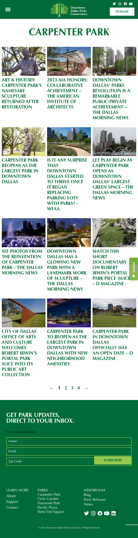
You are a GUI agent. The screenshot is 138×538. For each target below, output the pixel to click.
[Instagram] (120, 4)
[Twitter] (114, 4)
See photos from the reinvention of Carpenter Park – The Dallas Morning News (22, 262)
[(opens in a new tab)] (69, 61)
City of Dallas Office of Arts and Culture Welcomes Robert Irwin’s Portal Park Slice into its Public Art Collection (19, 353)
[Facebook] (125, 4)
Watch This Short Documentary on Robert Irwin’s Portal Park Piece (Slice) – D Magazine (112, 267)
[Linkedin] (113, 513)
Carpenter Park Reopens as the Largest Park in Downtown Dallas (20, 171)
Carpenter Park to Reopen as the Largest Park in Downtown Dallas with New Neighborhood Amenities (67, 348)
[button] (8, 9)
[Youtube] (131, 4)
